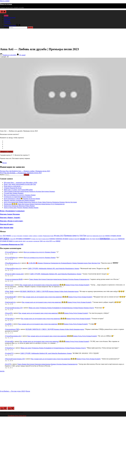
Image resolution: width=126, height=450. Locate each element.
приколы (121, 239)
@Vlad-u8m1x (9, 318)
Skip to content (4, 1)
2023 (4, 236)
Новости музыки (6, 4)
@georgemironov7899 (12, 329)
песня (97, 238)
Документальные (9, 17)
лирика (107, 235)
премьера (105, 238)
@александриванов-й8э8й (14, 279)
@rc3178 (8, 364)
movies (2, 371)
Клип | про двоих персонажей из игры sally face (20, 184)
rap (12, 235)
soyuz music (19, 235)
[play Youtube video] (63, 93)
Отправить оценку (6, 151)
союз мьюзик (29, 241)
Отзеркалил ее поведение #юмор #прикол (18, 197)
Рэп (78, 235)
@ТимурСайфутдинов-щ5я (14, 274)
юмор (58, 241)
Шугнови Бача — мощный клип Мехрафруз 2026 (20, 182)
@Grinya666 (9, 341)
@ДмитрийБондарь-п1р (13, 268)
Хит (84, 235)
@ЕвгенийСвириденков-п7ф (14, 359)
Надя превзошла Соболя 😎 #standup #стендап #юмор (22, 198)
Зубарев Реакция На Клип (12, 188)
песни (82, 238)
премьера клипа (114, 238)
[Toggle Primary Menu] (3, 11)
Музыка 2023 (59, 236)
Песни (6, 16)
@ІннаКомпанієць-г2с (12, 263)
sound (22, 55)
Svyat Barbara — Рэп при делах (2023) (12, 391)
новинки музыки (62, 239)
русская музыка (6, 241)
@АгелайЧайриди (11, 252)
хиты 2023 (49, 241)
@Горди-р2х (9, 285)
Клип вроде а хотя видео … (13, 186)
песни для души (90, 238)
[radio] (65, 141)
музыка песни (45, 238)
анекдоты (89, 235)
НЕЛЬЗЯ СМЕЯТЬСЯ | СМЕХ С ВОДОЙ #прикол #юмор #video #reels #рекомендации (49, 291)
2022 (1, 235)
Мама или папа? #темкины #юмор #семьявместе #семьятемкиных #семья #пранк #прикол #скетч (61, 308)
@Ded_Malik (9, 291)
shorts (14, 235)
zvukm (30, 235)
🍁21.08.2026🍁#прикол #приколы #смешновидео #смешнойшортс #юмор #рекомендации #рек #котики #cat (63, 263)
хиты (44, 241)
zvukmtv (40, 235)
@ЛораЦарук (9, 348)
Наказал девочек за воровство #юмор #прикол (19, 200)
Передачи (7, 19)
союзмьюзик (36, 241)
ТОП (81, 236)
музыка (4, 238)
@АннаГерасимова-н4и (13, 336)
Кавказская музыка (48, 235)
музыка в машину (23, 238)
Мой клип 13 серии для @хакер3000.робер (18, 189)
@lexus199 (8, 313)
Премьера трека (70, 235)
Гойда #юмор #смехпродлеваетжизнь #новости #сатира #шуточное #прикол (29, 191)
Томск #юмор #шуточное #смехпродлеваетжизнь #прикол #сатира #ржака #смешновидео (59, 279)
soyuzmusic (25, 235)
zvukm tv (35, 235)
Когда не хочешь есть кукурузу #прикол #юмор (20, 195)
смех (24, 241)
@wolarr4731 (9, 353)
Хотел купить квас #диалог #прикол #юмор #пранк (21, 207)
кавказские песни (97, 235)
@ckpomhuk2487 (10, 297)
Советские (7, 23)
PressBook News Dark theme (17, 415)
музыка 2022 (12, 238)
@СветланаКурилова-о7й (13, 308)
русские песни (17, 241)
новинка (52, 239)
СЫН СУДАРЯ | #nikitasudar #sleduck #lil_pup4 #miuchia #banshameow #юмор (53, 268)
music (8, 235)
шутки (53, 241)
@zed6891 (8, 324)
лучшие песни (115, 236)
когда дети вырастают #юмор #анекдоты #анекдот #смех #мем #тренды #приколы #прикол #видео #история (40, 202)
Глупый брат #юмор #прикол (13, 193)
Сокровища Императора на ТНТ (11, 244)
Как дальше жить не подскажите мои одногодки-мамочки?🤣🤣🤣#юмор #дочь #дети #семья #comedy (54, 285)
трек (41, 241)
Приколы (7, 21)
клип (103, 235)
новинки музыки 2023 (74, 238)
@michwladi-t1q (10, 302)
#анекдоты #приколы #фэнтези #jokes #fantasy (19, 206)
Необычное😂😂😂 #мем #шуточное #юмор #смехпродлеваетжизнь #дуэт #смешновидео (34, 204)
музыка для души (36, 238)
